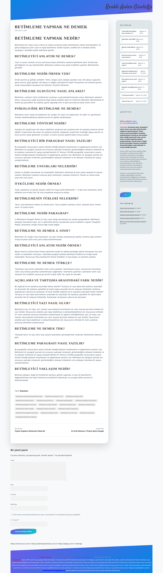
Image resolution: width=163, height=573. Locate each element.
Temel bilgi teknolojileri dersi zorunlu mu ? (129, 32)
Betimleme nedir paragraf (64, 400)
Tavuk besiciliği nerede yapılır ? (129, 64)
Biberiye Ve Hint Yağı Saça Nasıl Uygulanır (133, 221)
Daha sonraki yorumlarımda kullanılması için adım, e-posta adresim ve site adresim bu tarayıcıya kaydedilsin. (46, 514)
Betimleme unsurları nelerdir (48, 404)
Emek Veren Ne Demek (127, 208)
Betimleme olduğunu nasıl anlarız (86, 400)
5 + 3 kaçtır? (15, 520)
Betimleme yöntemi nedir (86, 404)
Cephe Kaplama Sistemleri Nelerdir (30, 431)
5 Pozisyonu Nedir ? (128, 95)
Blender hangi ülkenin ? (128, 48)
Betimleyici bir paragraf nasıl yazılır (27, 413)
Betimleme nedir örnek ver (45, 400)
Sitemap (78, 544)
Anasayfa (13, 10)
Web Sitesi (14, 504)
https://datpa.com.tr (66, 544)
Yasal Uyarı (35, 10)
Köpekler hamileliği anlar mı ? (129, 88)
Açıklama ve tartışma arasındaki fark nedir (29, 396)
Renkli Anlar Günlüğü (129, 7)
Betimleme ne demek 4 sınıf (54, 396)
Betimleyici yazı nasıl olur (69, 413)
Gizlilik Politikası (24, 10)
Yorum (12, 460)
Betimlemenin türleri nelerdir (24, 409)
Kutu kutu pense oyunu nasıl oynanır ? (129, 56)
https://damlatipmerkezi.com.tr (44, 544)
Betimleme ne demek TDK (74, 396)
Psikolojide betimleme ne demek (26, 417)
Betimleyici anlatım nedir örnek (68, 409)
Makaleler (24, 391)
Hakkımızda (45, 10)
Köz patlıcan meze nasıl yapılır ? (129, 80)
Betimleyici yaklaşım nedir (49, 413)
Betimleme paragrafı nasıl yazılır (26, 404)
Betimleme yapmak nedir (67, 404)
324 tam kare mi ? (127, 101)
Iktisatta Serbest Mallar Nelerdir (129, 215)
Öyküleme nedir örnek (87, 413)
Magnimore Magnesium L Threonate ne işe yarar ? (130, 72)
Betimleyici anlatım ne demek (46, 409)
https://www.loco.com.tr (21, 544)
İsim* (12, 485)
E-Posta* (13, 494)
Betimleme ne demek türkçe (24, 400)
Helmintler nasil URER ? (129, 40)
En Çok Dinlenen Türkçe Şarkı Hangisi (87, 431)
